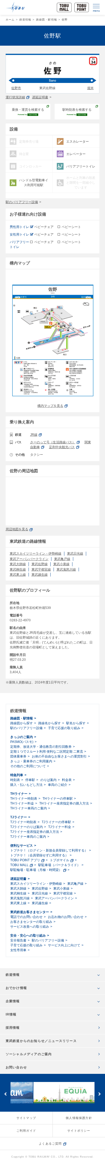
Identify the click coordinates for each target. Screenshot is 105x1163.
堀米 (90, 88)
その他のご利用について (28, 766)
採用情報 (13, 1028)
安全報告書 (18, 940)
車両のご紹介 (57, 785)
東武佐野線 (40, 564)
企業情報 (13, 1001)
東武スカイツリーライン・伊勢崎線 (35, 553)
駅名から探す (76, 723)
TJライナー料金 (59, 827)
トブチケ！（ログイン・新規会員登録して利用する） (49, 850)
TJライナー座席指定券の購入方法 (34, 832)
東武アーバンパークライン (29, 559)
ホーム (10, 19)
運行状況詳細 (15, 97)
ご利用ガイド (26, 1130)
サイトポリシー (78, 1130)
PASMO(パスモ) (21, 742)
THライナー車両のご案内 (28, 808)
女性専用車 (18, 950)
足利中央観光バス (62, 447)
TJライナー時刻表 (23, 822)
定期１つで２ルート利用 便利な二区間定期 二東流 (46, 751)
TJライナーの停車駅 (56, 822)
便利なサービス (21, 845)
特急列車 (16, 775)
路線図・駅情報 (46, 19)
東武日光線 (75, 553)
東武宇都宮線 (41, 569)
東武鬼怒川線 (66, 569)
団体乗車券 (18, 756)
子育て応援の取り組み (64, 728)
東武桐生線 (18, 569)
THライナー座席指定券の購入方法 (64, 803)
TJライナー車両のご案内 (28, 837)
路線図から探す (21, 723)
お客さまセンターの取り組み (31, 922)
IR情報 (11, 1014)
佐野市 (16, 88)
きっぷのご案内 (21, 737)
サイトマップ (26, 1118)
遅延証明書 (40, 97)
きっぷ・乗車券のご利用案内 (31, 761)
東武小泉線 (61, 564)
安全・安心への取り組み (28, 935)
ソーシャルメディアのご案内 (29, 1054)
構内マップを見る (50, 406)
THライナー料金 (22, 803)
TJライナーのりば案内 (26, 827)
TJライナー (18, 817)
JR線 (33, 435)
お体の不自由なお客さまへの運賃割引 (59, 756)
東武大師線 (18, 564)
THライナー (18, 794)
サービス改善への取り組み (29, 927)
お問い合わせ (16, 1067)
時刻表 (15, 780)
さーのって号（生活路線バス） (52, 442)
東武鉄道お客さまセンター (29, 912)
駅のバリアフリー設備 (22, 202)
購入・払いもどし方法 (26, 785)
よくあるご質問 (50, 1143)
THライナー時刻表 (23, 798)
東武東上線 (18, 575)
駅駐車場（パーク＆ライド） (59, 865)
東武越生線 (40, 575)
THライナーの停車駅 (58, 798)
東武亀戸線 (62, 559)
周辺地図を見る (17, 529)
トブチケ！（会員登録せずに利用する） (39, 855)
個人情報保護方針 (79, 1118)
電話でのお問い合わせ (26, 917)
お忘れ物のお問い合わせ (65, 917)
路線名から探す (49, 723)
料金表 (67, 780)
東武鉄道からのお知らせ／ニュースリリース (41, 1041)
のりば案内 (48, 780)
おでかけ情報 (16, 988)
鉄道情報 (25, 19)
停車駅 (30, 780)
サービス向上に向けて (64, 945)
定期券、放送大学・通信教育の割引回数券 (41, 747)
